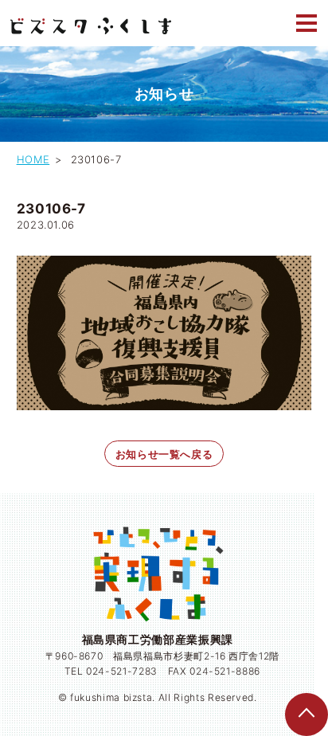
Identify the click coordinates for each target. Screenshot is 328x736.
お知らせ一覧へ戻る (164, 454)
